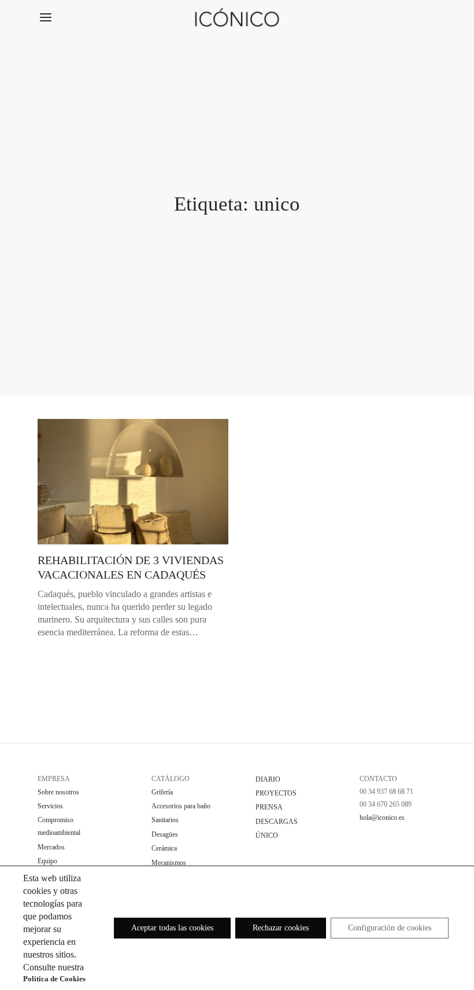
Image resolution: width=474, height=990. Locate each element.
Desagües (164, 834)
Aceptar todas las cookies (172, 927)
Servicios (50, 806)
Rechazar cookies (281, 927)
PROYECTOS (276, 793)
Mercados (51, 847)
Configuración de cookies (389, 927)
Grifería (162, 792)
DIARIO (267, 779)
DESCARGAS (276, 822)
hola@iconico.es (382, 818)
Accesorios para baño (180, 806)
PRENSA (269, 807)
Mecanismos (168, 863)
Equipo (47, 861)
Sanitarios (165, 820)
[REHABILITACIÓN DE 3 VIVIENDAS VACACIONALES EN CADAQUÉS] (133, 481)
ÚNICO (266, 835)
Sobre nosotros (58, 792)
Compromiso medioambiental (59, 826)
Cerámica (164, 848)
